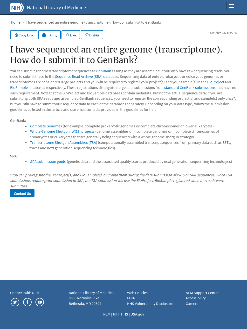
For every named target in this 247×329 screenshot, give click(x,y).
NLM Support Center (202, 292)
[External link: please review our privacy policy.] (15, 301)
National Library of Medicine (56, 7)
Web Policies (137, 292)
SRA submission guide (48, 161)
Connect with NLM (24, 292)
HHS (125, 314)
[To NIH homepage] (17, 7)
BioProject (215, 81)
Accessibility (196, 298)
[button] (49, 34)
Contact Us (22, 193)
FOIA (131, 298)
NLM (107, 314)
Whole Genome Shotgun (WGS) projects (62, 131)
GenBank (103, 70)
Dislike (94, 35)
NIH (116, 314)
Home (16, 22)
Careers (192, 303)
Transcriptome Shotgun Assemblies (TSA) (63, 142)
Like (72, 35)
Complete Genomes (46, 126)
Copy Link (25, 35)
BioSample (19, 87)
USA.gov (137, 314)
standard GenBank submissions (190, 87)
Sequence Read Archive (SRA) (79, 76)
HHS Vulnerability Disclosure (150, 303)
